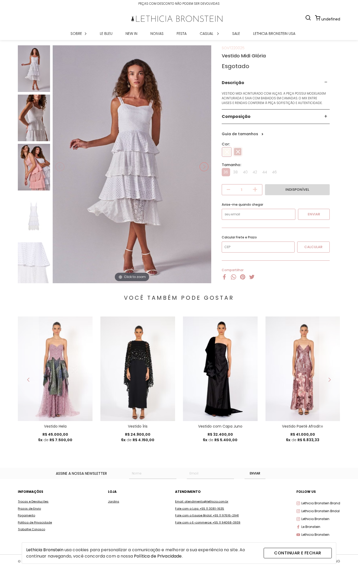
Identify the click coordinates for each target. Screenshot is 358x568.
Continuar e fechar (297, 553)
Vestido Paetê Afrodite (302, 426)
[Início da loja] (177, 18)
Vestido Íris (138, 426)
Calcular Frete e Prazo (239, 237)
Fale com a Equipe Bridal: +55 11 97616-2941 (207, 515)
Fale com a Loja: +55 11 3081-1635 (199, 508)
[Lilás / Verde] (60, 400)
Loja (112, 491)
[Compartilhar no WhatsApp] (233, 278)
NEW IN (131, 33)
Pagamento (26, 515)
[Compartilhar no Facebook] (224, 278)
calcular (313, 246)
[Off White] (227, 152)
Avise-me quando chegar (242, 204)
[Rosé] (237, 152)
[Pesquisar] (308, 18)
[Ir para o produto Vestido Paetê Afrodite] (302, 368)
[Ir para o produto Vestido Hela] (55, 368)
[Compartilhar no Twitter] (251, 278)
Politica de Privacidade (35, 522)
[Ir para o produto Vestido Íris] (137, 368)
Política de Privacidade (158, 556)
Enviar (314, 214)
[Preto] (143, 400)
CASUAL (207, 33)
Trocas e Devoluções (33, 501)
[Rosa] (308, 400)
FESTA (182, 33)
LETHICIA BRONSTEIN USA (274, 33)
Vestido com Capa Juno (220, 426)
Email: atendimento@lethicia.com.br (201, 501)
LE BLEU (106, 33)
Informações (30, 491)
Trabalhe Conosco (31, 529)
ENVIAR (255, 473)
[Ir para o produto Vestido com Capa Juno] (220, 368)
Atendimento (188, 491)
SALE (236, 33)
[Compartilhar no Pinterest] (242, 278)
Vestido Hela (55, 426)
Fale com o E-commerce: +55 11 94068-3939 (207, 522)
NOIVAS (157, 33)
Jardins (113, 501)
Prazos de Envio (29, 508)
